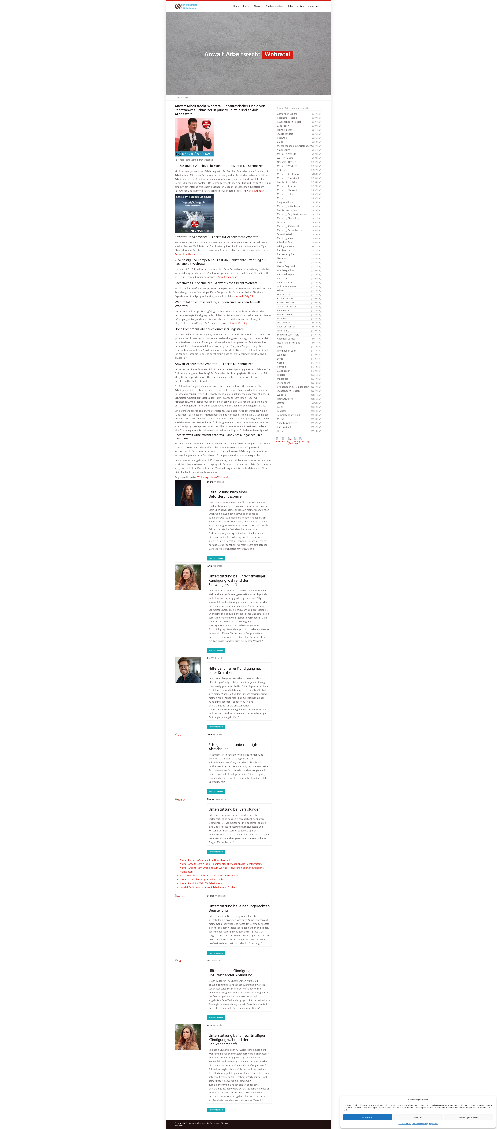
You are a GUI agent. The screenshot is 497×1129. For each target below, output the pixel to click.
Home (236, 6)
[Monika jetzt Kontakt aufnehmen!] (188, 811)
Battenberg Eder (299, 254)
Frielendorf (299, 318)
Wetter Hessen (299, 157)
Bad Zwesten (299, 250)
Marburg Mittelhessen (299, 206)
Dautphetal (299, 322)
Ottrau (299, 402)
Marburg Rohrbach (299, 186)
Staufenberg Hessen (299, 390)
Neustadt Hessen (299, 161)
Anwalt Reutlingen (254, 190)
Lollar (299, 406)
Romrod (299, 366)
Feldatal (299, 410)
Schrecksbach (299, 294)
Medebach (299, 378)
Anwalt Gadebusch (228, 276)
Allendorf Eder (299, 242)
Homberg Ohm (299, 270)
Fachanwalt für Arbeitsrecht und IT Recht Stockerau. (209, 875)
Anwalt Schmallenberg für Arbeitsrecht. (202, 879)
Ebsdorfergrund (299, 266)
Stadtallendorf (299, 133)
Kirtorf (299, 262)
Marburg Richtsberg (299, 174)
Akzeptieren (367, 1117)
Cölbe (299, 141)
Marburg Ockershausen (299, 230)
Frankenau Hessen (299, 210)
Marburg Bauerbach (299, 178)
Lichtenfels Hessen (299, 286)
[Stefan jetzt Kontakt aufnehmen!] (188, 907)
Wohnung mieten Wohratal (212, 477)
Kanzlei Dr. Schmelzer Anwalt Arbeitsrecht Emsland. (208, 887)
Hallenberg (299, 330)
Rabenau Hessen (299, 326)
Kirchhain (299, 137)
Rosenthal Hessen (299, 117)
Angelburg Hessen (299, 422)
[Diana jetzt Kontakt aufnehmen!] (188, 493)
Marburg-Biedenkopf (299, 218)
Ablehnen (418, 1117)
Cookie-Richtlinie (405, 1124)
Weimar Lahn (299, 282)
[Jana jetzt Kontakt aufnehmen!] (188, 746)
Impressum (433, 1124)
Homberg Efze (299, 398)
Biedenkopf (299, 310)
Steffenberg (299, 382)
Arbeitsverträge (296, 6)
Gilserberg (299, 125)
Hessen (299, 431)
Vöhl (299, 346)
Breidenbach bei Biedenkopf (299, 386)
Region (246, 6)
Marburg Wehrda (299, 153)
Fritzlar (299, 374)
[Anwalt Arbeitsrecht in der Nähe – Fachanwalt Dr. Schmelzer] (186, 6)
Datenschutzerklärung (420, 1124)
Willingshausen (299, 246)
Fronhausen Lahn (299, 350)
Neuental (299, 258)
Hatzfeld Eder (299, 314)
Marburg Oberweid (299, 190)
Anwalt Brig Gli (244, 296)
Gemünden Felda (299, 306)
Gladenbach (299, 370)
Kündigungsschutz (274, 6)
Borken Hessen (299, 302)
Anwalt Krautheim (185, 254)
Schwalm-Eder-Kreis (299, 334)
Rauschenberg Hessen (299, 121)
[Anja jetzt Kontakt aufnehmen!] (188, 577)
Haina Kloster (299, 129)
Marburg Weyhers (299, 165)
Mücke (299, 418)
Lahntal (299, 222)
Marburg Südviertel (299, 226)
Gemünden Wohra (299, 113)
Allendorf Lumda (299, 338)
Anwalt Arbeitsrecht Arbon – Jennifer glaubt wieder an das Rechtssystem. (221, 863)
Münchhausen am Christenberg (299, 145)
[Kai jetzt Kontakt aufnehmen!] (188, 670)
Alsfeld (299, 362)
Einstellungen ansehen (468, 1117)
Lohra (299, 358)
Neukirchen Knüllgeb (299, 342)
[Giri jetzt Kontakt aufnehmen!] (188, 972)
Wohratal (219, 482)
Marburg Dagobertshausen (299, 214)
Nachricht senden (216, 558)
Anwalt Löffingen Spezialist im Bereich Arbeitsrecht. (209, 860)
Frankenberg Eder (299, 182)
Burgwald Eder (299, 202)
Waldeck (299, 354)
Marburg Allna (299, 238)
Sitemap (224, 1123)
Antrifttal (299, 278)
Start (177, 98)
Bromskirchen (299, 298)
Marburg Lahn (299, 194)
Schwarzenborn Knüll (299, 414)
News (257, 6)
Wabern (299, 394)
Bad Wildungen (299, 274)
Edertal (299, 290)
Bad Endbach (299, 426)
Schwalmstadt (299, 234)
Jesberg (299, 170)
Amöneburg (299, 149)
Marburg (299, 198)
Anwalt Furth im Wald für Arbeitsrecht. (201, 883)
